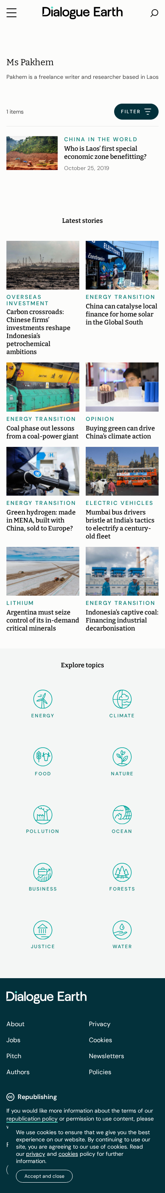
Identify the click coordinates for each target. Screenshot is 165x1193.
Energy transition (120, 296)
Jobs (13, 1040)
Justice (43, 946)
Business (43, 889)
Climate (122, 716)
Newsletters (106, 1056)
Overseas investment (27, 300)
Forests (122, 889)
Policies (100, 1072)
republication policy (32, 1118)
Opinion (100, 418)
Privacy (100, 1024)
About (15, 1024)
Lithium (20, 603)
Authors (18, 1072)
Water (122, 946)
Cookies (100, 1040)
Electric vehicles (119, 502)
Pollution (43, 831)
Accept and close (44, 1176)
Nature (122, 774)
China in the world (101, 139)
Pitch (13, 1056)
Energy (42, 716)
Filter (131, 111)
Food (43, 774)
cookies (68, 1153)
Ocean (122, 831)
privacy (35, 1153)
